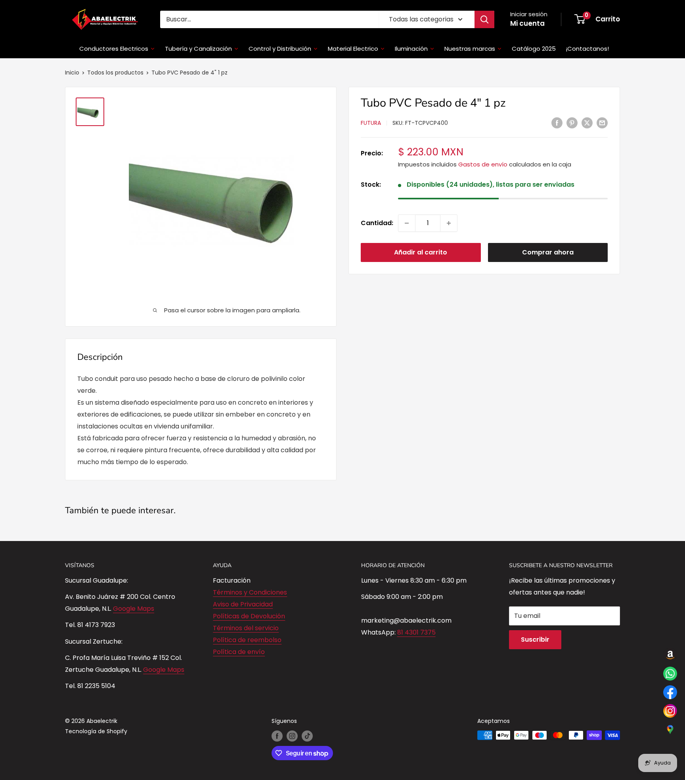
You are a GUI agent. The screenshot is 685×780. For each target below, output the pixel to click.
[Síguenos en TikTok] (307, 736)
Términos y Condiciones (250, 592)
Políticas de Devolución (249, 616)
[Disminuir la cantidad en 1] (406, 223)
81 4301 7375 (416, 632)
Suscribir (535, 639)
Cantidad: (377, 223)
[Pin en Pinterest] (572, 122)
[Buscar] (484, 19)
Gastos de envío (482, 165)
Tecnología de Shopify (96, 731)
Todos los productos (115, 72)
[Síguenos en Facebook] (277, 736)
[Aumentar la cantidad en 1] (448, 223)
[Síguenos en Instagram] (292, 736)
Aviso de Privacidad (243, 604)
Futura (371, 123)
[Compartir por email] (602, 122)
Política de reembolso (247, 639)
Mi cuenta (527, 23)
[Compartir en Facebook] (557, 122)
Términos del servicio (246, 628)
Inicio (72, 72)
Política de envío (239, 651)
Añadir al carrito (420, 252)
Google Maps (133, 608)
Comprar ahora (548, 252)
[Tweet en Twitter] (587, 122)
